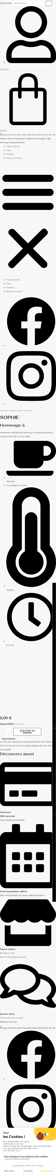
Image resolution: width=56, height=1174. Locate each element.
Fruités (11, 410)
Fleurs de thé (13, 146)
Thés (8, 150)
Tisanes (10, 154)
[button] (28, 220)
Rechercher (6, 3)
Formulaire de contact (11, 1018)
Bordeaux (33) (7, 953)
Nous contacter (14, 158)
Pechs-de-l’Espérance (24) (13, 957)
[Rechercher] (49, 3)
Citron (19, 410)
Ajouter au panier (27, 731)
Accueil (3, 410)
